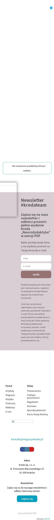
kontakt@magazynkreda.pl (27, 442)
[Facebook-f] (22, 452)
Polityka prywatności (33, 399)
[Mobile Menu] (14, 8)
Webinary (10, 410)
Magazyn (10, 397)
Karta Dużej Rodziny (37, 417)
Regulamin (32, 404)
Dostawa (31, 409)
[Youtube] (31, 452)
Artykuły (10, 393)
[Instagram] (27, 452)
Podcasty (10, 406)
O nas (8, 414)
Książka (10, 402)
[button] (27, 501)
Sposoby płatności (36, 413)
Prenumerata (34, 393)
